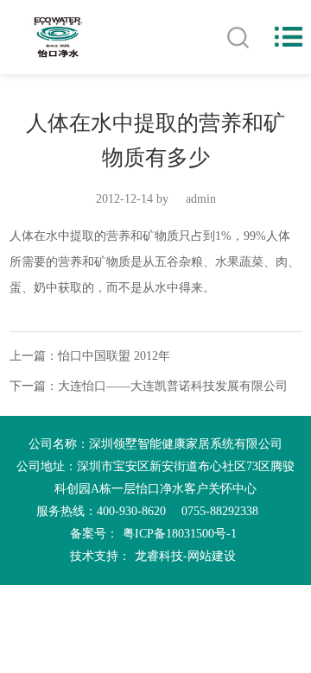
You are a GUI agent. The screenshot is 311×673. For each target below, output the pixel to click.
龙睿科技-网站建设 (185, 556)
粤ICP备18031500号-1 (180, 533)
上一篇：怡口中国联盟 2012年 (90, 355)
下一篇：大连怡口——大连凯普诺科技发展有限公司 (149, 386)
